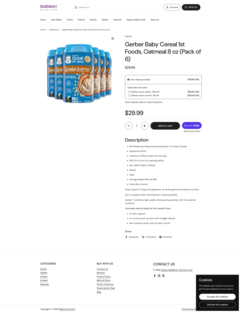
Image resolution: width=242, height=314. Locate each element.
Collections (54, 29)
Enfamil (44, 280)
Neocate (44, 284)
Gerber (43, 272)
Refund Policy (103, 280)
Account (174, 7)
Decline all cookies (217, 304)
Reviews (101, 272)
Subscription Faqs (106, 288)
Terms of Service (105, 284)
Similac (43, 276)
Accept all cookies (217, 296)
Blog (99, 292)
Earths (43, 269)
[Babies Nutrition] (48, 7)
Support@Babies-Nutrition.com (177, 270)
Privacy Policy (104, 276)
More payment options (192, 131)
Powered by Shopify (192, 309)
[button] (191, 7)
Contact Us (102, 269)
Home (42, 29)
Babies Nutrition (67, 309)
